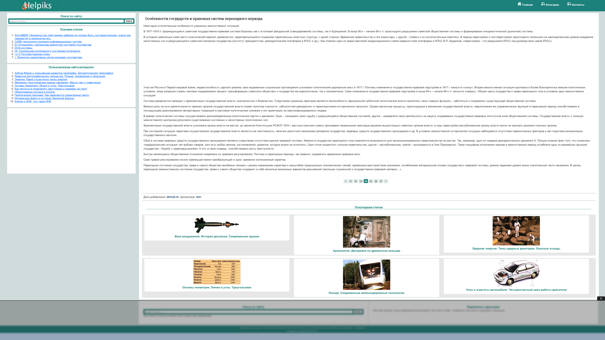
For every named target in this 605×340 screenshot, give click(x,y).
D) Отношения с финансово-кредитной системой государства (53, 44)
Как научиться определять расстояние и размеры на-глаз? (51, 88)
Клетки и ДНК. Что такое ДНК (33, 101)
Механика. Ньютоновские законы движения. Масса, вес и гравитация (58, 82)
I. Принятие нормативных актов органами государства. (49, 57)
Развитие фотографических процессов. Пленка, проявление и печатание (60, 76)
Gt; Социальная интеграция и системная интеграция (47, 51)
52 (355, 181)
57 (381, 181)
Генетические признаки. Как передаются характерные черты (52, 95)
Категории (552, 4)
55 (371, 181)
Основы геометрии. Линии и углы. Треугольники (45, 85)
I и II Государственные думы (32, 54)
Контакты (578, 4)
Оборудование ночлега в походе (35, 92)
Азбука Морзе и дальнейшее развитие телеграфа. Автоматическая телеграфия (64, 73)
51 (350, 181)
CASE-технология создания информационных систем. (48, 41)
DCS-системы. (24, 47)
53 (361, 181)
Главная (527, 4)
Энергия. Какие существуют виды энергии (41, 79)
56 (376, 181)
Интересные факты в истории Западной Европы (44, 98)
